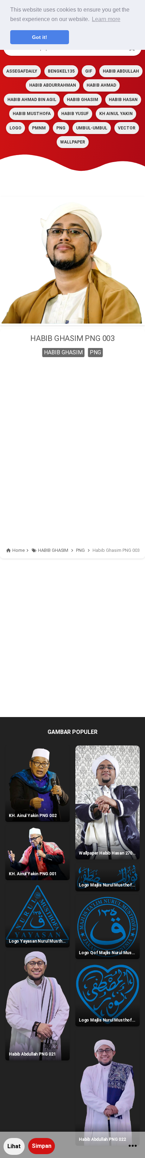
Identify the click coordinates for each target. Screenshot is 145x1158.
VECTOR (126, 128)
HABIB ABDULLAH (121, 71)
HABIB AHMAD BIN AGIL (31, 99)
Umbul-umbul (91, 128)
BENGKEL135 (61, 71)
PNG (60, 128)
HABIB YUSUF (75, 113)
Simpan (41, 1146)
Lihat (14, 1146)
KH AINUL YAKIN (116, 113)
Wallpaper (72, 142)
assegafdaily (21, 71)
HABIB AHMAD (101, 85)
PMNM (39, 128)
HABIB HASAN (123, 99)
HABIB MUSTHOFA (32, 113)
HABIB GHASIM (82, 99)
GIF (88, 71)
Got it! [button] (39, 37)
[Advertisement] (72, 440)
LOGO (15, 128)
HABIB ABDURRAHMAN (52, 85)
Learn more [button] (106, 19)
